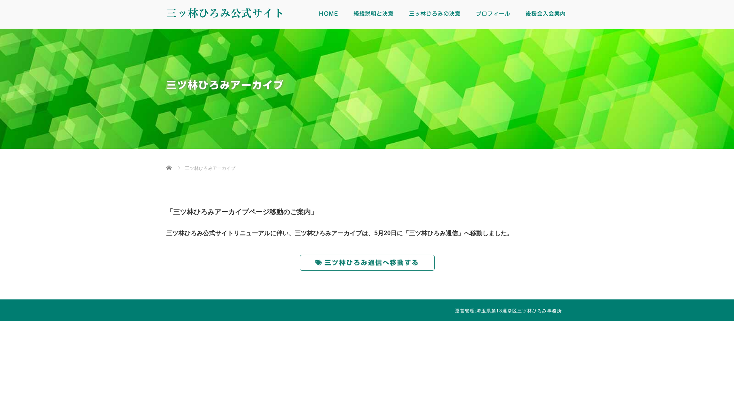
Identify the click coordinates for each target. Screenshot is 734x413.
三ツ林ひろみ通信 (321, 358)
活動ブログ (413, 358)
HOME (328, 13)
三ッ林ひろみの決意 (435, 13)
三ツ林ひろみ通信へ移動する (372, 262)
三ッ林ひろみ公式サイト (225, 13)
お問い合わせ (688, 358)
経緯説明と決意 (374, 13)
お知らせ (596, 358)
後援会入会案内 (546, 13)
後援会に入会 (504, 358)
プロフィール (493, 13)
